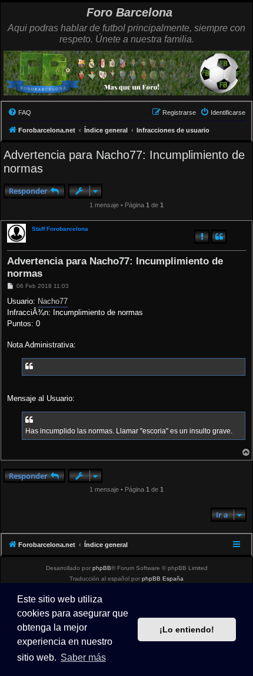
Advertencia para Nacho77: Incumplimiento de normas (124, 161)
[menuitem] (19, 112)
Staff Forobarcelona (60, 229)
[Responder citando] (219, 237)
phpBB (101, 568)
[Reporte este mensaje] (201, 237)
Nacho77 (53, 301)
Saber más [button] (83, 657)
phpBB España (163, 578)
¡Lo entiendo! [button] (186, 629)
